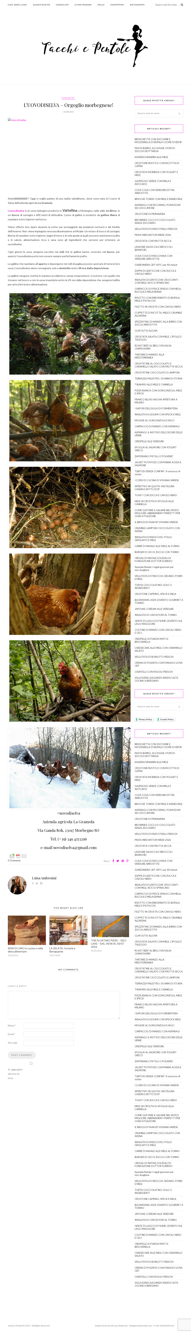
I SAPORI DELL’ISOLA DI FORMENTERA (156, 408)
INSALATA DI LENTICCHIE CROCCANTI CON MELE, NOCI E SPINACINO (156, 281)
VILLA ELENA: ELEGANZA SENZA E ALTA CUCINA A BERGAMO (156, 679)
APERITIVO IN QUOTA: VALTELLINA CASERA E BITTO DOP (154, 488)
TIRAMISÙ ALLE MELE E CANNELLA (154, 384)
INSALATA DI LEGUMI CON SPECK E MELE (158, 414)
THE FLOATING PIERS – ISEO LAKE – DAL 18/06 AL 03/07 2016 (108, 943)
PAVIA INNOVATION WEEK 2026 (153, 234)
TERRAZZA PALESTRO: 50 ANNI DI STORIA (158, 378)
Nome (12, 1025)
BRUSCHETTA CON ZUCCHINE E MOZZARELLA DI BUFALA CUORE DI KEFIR (158, 141)
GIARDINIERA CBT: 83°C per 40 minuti (156, 264)
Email (11, 1034)
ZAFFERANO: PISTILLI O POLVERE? (154, 456)
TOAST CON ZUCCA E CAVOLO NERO (156, 495)
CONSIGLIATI (62, 5)
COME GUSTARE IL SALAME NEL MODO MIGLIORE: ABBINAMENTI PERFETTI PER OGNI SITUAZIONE (157, 513)
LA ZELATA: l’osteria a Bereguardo (62, 950)
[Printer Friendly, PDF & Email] (18, 856)
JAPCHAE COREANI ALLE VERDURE (154, 608)
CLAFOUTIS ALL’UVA (146, 330)
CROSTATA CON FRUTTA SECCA (153, 240)
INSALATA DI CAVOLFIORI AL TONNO (156, 614)
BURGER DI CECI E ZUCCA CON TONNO (157, 552)
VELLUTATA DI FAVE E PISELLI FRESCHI (156, 228)
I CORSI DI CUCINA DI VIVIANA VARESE (157, 480)
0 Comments (14, 860)
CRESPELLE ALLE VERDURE (149, 441)
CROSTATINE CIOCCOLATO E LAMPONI (157, 372)
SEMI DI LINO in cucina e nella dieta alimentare (25, 950)
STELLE (101, 5)
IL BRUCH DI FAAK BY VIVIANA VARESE (156, 522)
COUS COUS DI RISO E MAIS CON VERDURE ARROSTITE (153, 257)
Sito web (12, 1042)
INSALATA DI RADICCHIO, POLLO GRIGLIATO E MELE (153, 539)
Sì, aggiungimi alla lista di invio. (15, 1074)
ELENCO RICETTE (41, 5)
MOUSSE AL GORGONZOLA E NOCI (154, 420)
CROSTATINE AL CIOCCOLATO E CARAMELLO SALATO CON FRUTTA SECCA (159, 365)
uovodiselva (16, 210)
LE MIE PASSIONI (83, 5)
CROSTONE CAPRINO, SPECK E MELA (155, 593)
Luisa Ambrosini (44, 878)
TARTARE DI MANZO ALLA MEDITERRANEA (149, 356)
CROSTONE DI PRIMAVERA (150, 213)
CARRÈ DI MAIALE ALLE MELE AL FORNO (157, 546)
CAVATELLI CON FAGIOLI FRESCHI (154, 671)
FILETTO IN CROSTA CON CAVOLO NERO (158, 306)
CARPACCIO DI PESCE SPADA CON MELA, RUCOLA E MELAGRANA (158, 290)
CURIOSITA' (68, 98)
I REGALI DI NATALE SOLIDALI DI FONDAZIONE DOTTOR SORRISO (154, 560)
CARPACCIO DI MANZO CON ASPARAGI (157, 426)
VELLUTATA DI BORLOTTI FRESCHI (154, 656)
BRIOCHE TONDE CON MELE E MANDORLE (158, 198)
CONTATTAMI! (117, 5)
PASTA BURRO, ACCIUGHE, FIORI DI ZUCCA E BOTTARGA (155, 150)
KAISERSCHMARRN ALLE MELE (151, 157)
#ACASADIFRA (137, 5)
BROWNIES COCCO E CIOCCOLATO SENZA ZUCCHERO (155, 221)
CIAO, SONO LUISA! (17, 5)
